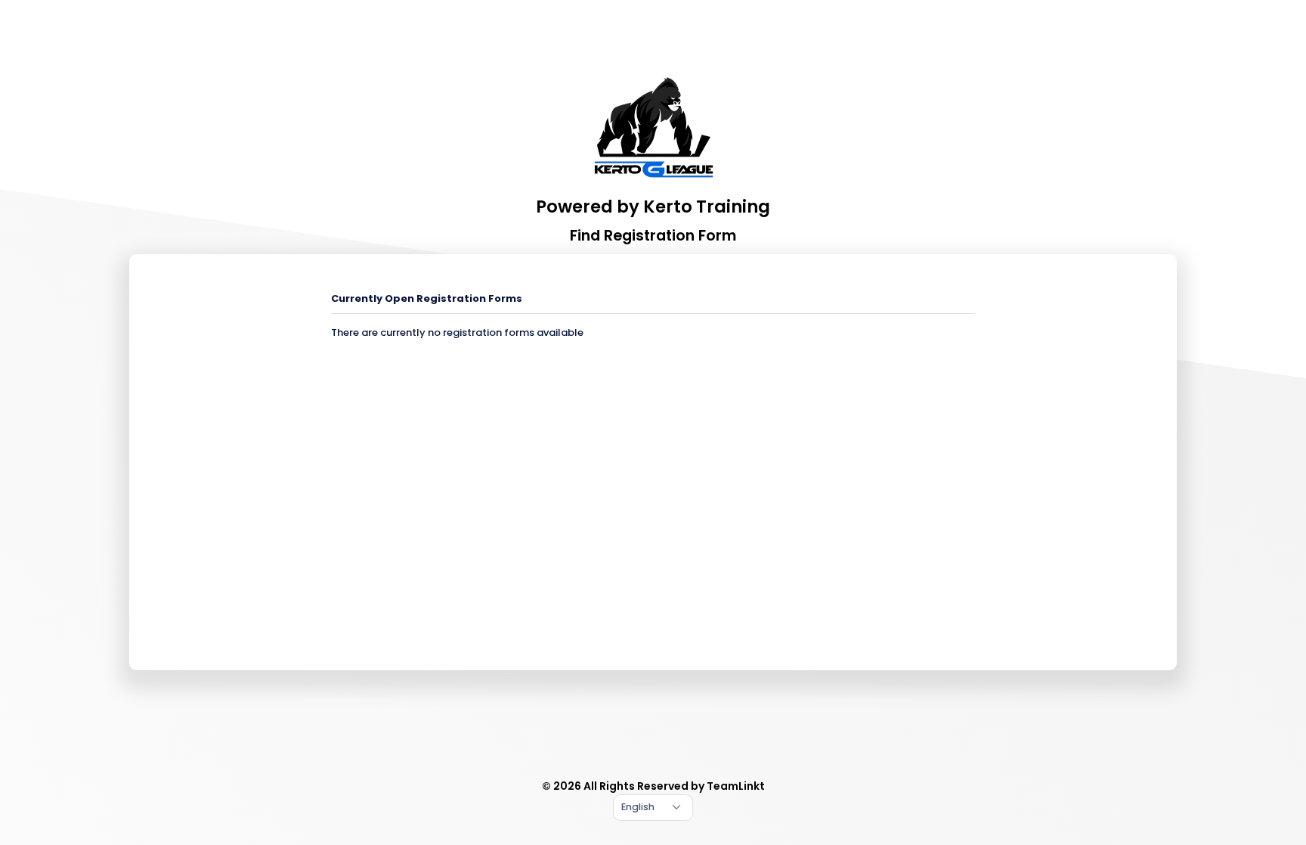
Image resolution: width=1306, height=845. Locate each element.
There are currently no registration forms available (457, 332)
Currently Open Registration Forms (426, 298)
